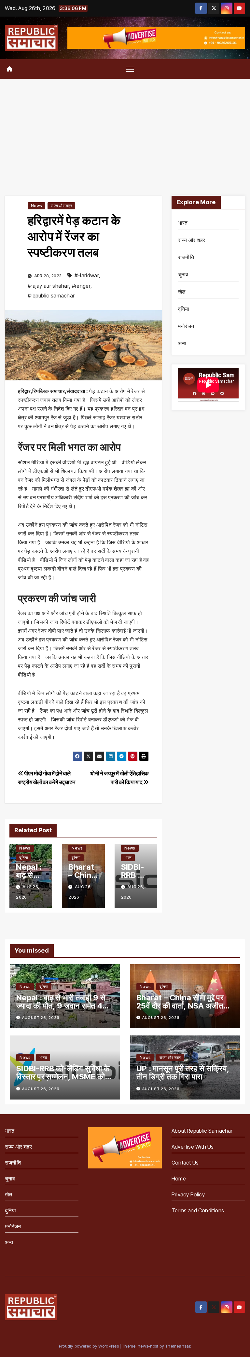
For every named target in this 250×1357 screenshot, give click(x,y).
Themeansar (177, 1346)
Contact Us (185, 1162)
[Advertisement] (125, 127)
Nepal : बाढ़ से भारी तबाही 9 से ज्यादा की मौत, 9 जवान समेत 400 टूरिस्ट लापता (64, 1006)
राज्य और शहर (61, 205)
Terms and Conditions (198, 1210)
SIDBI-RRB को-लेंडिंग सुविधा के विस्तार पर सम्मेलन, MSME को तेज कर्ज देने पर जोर (63, 1076)
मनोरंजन (186, 326)
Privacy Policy (188, 1194)
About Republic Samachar (202, 1130)
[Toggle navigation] (130, 69)
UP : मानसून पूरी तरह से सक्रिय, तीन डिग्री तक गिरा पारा (182, 1072)
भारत (128, 857)
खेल (182, 291)
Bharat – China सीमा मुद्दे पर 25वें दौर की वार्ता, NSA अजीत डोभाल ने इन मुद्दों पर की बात (180, 1006)
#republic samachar (51, 295)
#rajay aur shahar (48, 286)
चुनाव (183, 274)
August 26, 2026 (41, 1017)
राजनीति (186, 257)
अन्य (182, 343)
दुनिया (23, 857)
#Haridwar (87, 275)
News (36, 205)
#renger (81, 286)
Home (179, 1178)
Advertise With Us (193, 1146)
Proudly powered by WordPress (89, 1346)
